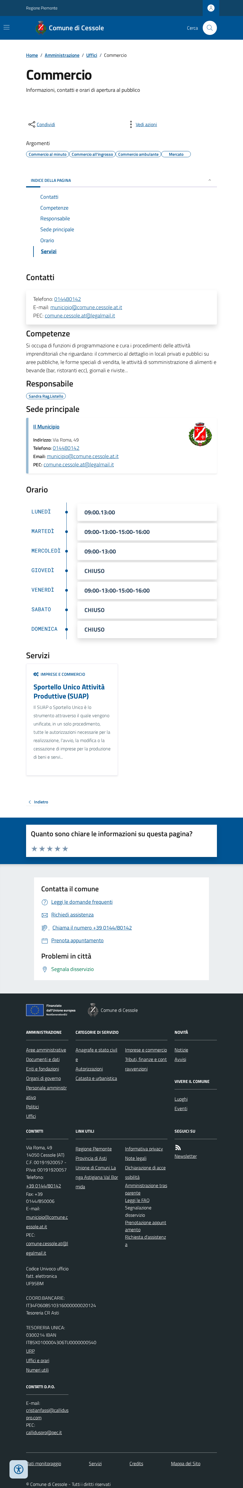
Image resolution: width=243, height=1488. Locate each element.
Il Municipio (46, 427)
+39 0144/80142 (43, 1185)
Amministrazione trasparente (146, 1189)
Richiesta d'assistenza (145, 1240)
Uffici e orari (37, 1360)
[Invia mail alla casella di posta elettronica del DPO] (47, 1414)
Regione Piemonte (41, 8)
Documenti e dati (43, 1059)
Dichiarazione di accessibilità (145, 1172)
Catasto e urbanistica (96, 1078)
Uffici (91, 55)
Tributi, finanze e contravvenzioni (146, 1064)
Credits (136, 1463)
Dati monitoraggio (43, 1463)
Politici (32, 1106)
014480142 (67, 299)
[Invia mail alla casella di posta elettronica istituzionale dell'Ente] (47, 1221)
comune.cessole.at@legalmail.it (80, 316)
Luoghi (181, 1098)
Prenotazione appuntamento (145, 1226)
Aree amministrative (46, 1049)
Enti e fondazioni (42, 1068)
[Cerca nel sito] (207, 28)
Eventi (181, 1108)
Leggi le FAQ (137, 1200)
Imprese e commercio (146, 1049)
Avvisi (180, 1059)
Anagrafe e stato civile (96, 1054)
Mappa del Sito (185, 1463)
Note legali (135, 1158)
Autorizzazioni (89, 1068)
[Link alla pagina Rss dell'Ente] (178, 1147)
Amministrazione (62, 55)
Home (32, 55)
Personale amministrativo (46, 1092)
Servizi (95, 1463)
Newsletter (186, 1156)
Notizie (181, 1049)
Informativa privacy (144, 1148)
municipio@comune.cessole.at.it (86, 307)
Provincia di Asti (91, 1158)
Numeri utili (37, 1369)
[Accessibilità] (18, 1469)
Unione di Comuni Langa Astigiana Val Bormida (97, 1177)
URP (30, 1350)
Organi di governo (43, 1078)
